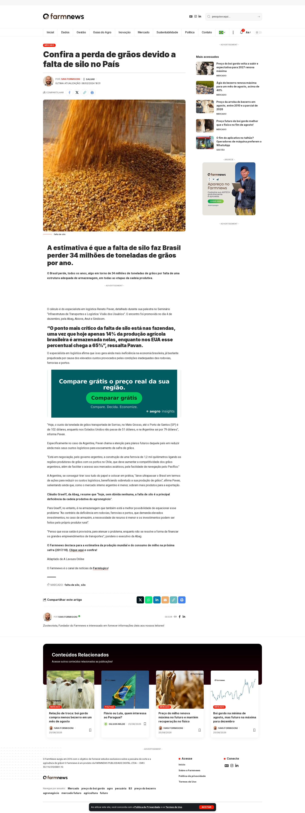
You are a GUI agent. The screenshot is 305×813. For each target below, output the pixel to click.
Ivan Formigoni (70, 79)
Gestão (220, 150)
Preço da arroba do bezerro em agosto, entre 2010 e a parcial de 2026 (237, 105)
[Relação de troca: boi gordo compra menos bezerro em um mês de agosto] (70, 690)
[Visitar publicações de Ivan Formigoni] (48, 81)
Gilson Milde (117, 724)
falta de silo (72, 584)
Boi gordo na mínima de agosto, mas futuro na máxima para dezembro (234, 717)
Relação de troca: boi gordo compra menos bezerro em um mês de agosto (70, 717)
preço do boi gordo (93, 788)
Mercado (49, 45)
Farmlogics (100, 568)
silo (83, 584)
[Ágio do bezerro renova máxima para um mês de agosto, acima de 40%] (205, 87)
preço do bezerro (145, 788)
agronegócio (51, 792)
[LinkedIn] (200, 16)
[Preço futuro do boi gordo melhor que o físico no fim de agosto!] (205, 125)
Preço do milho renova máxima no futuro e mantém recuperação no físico (178, 717)
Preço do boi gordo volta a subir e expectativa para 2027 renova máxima (237, 67)
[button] (206, 807)
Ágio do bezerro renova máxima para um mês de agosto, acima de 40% (237, 86)
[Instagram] (195, 16)
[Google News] (191, 16)
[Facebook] (179, 616)
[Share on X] (76, 92)
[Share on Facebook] (69, 92)
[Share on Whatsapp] (148, 599)
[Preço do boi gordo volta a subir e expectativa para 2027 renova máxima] (205, 68)
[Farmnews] (63, 17)
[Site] (175, 616)
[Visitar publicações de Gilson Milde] (106, 724)
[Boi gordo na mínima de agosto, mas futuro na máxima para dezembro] (234, 690)
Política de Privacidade (147, 807)
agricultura (91, 792)
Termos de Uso (174, 807)
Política (109, 707)
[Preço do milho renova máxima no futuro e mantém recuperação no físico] (180, 690)
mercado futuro (71, 792)
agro (110, 788)
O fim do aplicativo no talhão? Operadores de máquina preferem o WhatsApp (239, 141)
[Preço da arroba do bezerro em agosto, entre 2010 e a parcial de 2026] (205, 106)
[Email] (165, 599)
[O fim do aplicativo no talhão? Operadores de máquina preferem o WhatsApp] (205, 142)
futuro (104, 792)
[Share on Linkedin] (157, 599)
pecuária (120, 788)
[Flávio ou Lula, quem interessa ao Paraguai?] (125, 690)
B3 (130, 788)
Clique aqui (76, 550)
